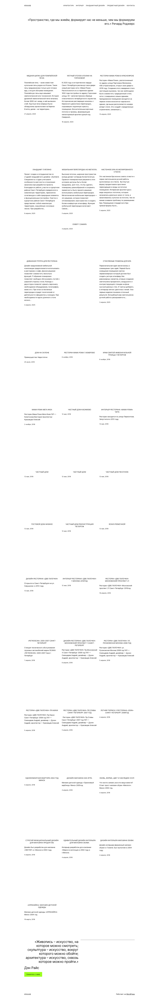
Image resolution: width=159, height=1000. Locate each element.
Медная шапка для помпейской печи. (42, 77)
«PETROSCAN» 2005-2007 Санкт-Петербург (42, 642)
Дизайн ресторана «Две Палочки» (42, 579)
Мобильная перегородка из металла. (79, 170)
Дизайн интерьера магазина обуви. (117, 840)
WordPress (130, 994)
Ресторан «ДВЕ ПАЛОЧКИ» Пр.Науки (42, 710)
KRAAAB (27, 6)
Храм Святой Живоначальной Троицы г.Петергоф (117, 354)
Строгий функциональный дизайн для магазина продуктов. (42, 841)
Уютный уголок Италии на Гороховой (79, 77)
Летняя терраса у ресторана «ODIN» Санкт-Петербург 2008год (117, 711)
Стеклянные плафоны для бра (117, 261)
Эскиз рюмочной (117, 524)
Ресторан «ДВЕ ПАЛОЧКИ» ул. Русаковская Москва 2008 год (117, 642)
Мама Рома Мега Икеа (42, 410)
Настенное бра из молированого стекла (117, 171)
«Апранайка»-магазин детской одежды (42, 906)
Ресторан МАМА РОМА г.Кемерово (79, 353)
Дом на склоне (42, 353)
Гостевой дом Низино (42, 524)
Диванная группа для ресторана (42, 261)
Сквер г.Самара (80, 224)
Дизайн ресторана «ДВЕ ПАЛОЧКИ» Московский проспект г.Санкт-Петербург (79, 643)
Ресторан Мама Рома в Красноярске (117, 76)
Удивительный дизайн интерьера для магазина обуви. (79, 841)
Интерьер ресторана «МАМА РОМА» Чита (117, 411)
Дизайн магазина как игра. (79, 778)
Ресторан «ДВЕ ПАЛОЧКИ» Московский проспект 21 (117, 580)
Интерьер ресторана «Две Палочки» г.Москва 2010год (79, 580)
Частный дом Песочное (117, 472)
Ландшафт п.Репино (42, 170)
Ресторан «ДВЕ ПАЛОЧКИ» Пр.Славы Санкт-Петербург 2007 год (79, 711)
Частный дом (42, 472)
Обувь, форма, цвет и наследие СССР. (117, 778)
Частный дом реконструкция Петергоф (79, 525)
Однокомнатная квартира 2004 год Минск (42, 779)
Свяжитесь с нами (33, 974)
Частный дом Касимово (79, 410)
